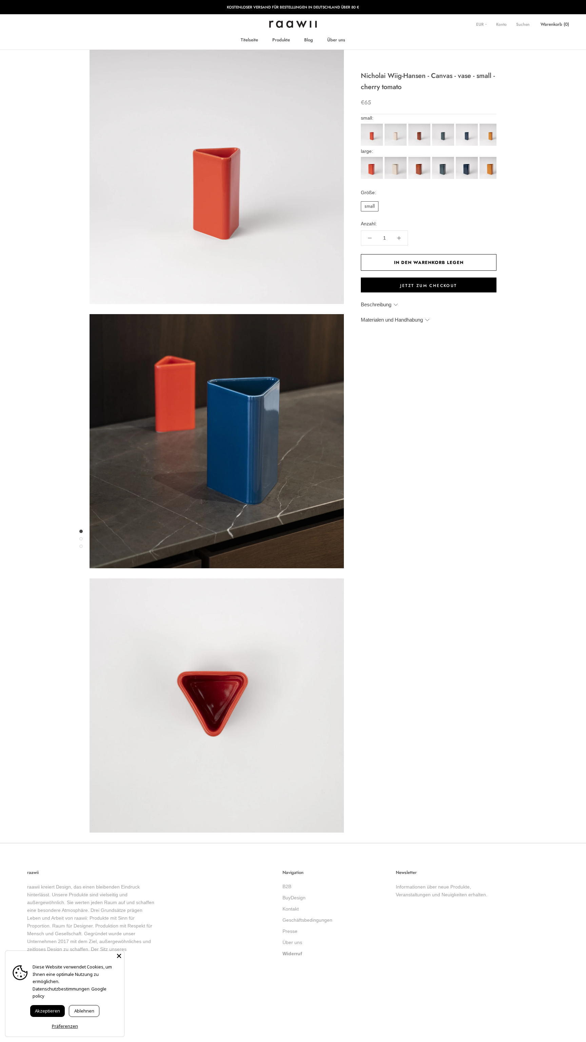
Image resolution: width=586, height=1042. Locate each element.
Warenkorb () (555, 24)
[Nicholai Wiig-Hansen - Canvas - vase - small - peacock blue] (444, 125)
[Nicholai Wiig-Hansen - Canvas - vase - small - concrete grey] (396, 125)
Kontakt (290, 909)
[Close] (119, 956)
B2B (286, 886)
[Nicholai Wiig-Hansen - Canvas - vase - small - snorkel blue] (468, 125)
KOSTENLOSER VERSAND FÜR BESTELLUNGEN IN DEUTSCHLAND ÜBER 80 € (293, 7)
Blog (308, 40)
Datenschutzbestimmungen (61, 989)
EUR (480, 24)
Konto (501, 24)
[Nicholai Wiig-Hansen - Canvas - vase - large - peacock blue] (444, 159)
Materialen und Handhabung (392, 320)
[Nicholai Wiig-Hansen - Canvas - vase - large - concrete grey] (396, 159)
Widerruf (292, 953)
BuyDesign (294, 897)
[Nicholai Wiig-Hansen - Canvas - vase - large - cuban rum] (420, 159)
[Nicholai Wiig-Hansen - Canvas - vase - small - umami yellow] (491, 125)
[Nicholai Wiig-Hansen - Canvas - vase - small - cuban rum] (420, 125)
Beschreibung (376, 304)
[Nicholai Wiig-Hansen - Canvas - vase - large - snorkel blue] (468, 159)
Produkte (281, 40)
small (370, 206)
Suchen (523, 24)
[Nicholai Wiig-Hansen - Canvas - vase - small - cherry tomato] (373, 125)
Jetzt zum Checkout (428, 286)
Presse (289, 931)
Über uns (336, 40)
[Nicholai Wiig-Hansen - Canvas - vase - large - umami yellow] (491, 159)
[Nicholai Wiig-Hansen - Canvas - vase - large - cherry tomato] (373, 159)
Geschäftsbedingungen (307, 920)
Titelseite (249, 40)
